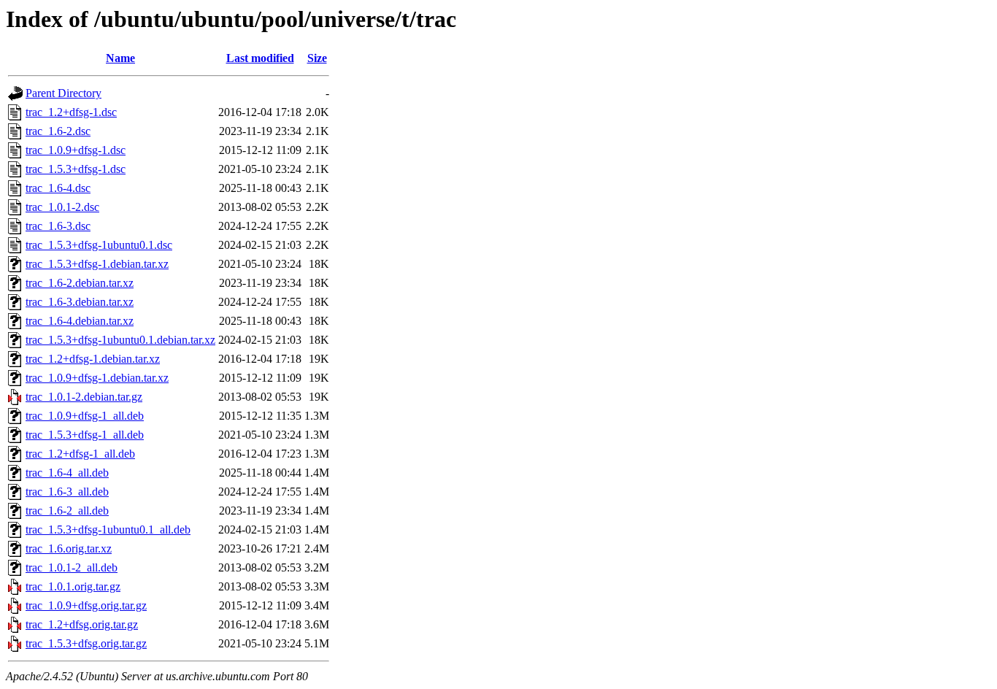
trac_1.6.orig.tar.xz (69, 548)
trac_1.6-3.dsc (58, 226)
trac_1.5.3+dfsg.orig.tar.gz (86, 643)
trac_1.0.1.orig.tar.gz (73, 586)
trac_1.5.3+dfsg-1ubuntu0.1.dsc (99, 245)
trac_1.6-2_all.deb (67, 510)
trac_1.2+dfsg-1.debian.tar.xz (93, 359)
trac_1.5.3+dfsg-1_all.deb (85, 434)
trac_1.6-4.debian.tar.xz (80, 321)
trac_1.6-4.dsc (58, 188)
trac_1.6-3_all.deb (67, 491)
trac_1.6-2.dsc (58, 131)
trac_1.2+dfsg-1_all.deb (80, 453)
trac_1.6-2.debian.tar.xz (80, 283)
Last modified (260, 58)
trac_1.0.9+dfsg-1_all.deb (85, 415)
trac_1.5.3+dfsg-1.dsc (76, 169)
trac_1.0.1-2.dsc (62, 207)
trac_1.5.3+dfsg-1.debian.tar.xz (97, 264)
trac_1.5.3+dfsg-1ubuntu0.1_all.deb (108, 529)
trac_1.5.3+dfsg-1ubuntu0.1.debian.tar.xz (120, 340)
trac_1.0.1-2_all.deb (72, 567)
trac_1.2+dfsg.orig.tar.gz (82, 624)
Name (120, 58)
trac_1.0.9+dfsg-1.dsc (76, 150)
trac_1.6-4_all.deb (67, 472)
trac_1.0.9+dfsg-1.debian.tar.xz (97, 378)
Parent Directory (63, 93)
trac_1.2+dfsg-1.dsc (71, 112)
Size (317, 58)
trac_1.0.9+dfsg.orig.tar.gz (86, 605)
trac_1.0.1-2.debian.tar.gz (84, 396)
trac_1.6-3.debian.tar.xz (80, 302)
